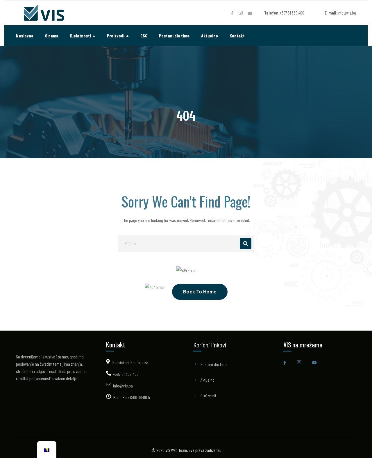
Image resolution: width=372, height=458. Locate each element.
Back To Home (200, 292)
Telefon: (272, 12)
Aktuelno (207, 380)
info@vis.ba (123, 385)
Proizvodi (208, 395)
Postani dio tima (214, 364)
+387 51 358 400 (126, 374)
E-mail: (331, 12)
